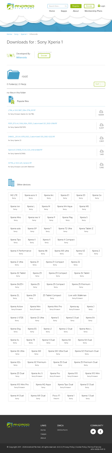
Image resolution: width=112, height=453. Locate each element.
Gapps (64, 11)
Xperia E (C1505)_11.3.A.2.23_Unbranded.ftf (25, 150)
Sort (98, 84)
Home (52, 11)
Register (75, 6)
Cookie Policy (81, 447)
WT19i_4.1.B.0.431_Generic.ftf (20, 163)
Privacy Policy (68, 447)
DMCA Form (62, 430)
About (76, 11)
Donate (44, 55)
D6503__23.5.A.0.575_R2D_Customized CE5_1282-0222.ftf (31, 137)
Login (102, 6)
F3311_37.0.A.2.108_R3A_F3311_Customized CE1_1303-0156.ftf (32, 123)
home (9, 34)
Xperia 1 (24, 34)
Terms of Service (94, 447)
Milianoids (21, 57)
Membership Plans (93, 11)
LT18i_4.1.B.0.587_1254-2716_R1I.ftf (21, 110)
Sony (16, 34)
